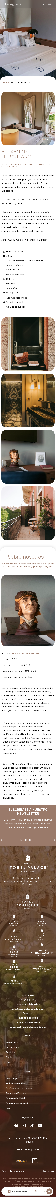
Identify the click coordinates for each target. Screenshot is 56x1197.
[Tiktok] (32, 1125)
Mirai (23, 1171)
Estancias (11, 1042)
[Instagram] (24, 1125)
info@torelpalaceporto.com (28, 1009)
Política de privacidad (17, 1103)
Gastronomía (12, 1047)
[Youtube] (40, 1125)
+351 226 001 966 (28, 1018)
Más (8, 1062)
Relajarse (10, 1052)
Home (6, 82)
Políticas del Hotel (15, 1098)
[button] (49, 1191)
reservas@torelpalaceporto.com (28, 1027)
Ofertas (9, 1057)
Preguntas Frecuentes (17, 1093)
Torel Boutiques (15, 877)
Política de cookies (15, 1083)
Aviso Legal (12, 1078)
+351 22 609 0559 (28, 1000)
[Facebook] (16, 1125)
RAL (8, 1108)
